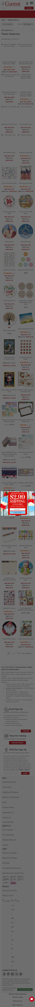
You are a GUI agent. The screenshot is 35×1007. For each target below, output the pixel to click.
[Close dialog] (33, 492)
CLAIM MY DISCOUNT (17, 512)
